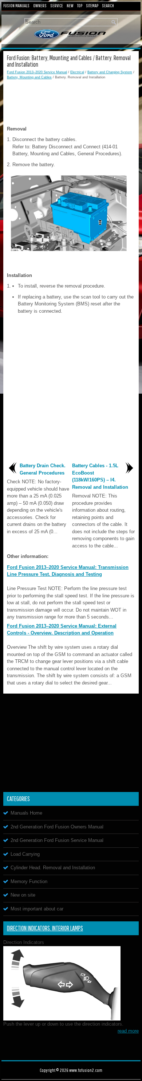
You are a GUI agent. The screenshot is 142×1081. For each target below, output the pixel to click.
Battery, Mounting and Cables (29, 77)
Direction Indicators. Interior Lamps (45, 928)
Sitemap (92, 5)
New (70, 5)
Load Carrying (25, 854)
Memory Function (29, 881)
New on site (23, 895)
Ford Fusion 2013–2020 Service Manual (37, 72)
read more (128, 1031)
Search (108, 5)
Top (79, 5)
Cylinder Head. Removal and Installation (53, 867)
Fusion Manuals (16, 5)
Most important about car (37, 909)
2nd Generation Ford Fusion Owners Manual (57, 827)
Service (56, 5)
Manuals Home (26, 813)
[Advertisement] (71, 102)
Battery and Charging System (109, 72)
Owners (40, 5)
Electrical (77, 72)
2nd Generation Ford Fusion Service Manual (57, 840)
